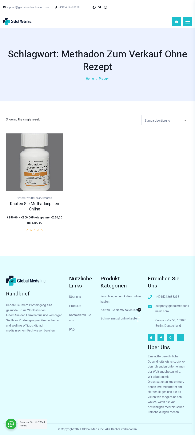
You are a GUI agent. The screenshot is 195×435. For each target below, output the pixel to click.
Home (90, 78)
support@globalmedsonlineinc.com (27, 7)
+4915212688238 (69, 7)
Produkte (75, 306)
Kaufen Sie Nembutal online (121, 310)
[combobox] (165, 120)
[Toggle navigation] (187, 21)
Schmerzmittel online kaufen (119, 318)
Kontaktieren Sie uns (80, 317)
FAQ (72, 329)
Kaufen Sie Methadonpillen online (34, 206)
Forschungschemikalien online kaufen (121, 299)
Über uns (75, 297)
